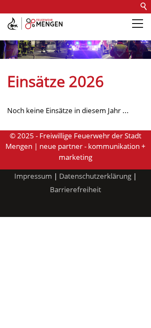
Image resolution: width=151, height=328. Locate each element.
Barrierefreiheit (28, 33)
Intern (70, 33)
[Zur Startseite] (35, 23)
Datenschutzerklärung (95, 176)
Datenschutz (97, 20)
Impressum (33, 176)
